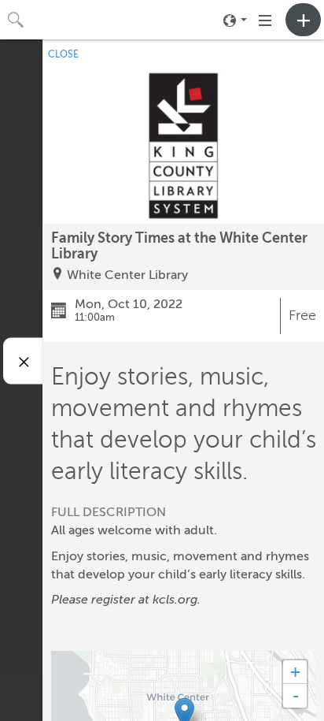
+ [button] (295, 672)
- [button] (295, 696)
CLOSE (63, 54)
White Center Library (127, 275)
